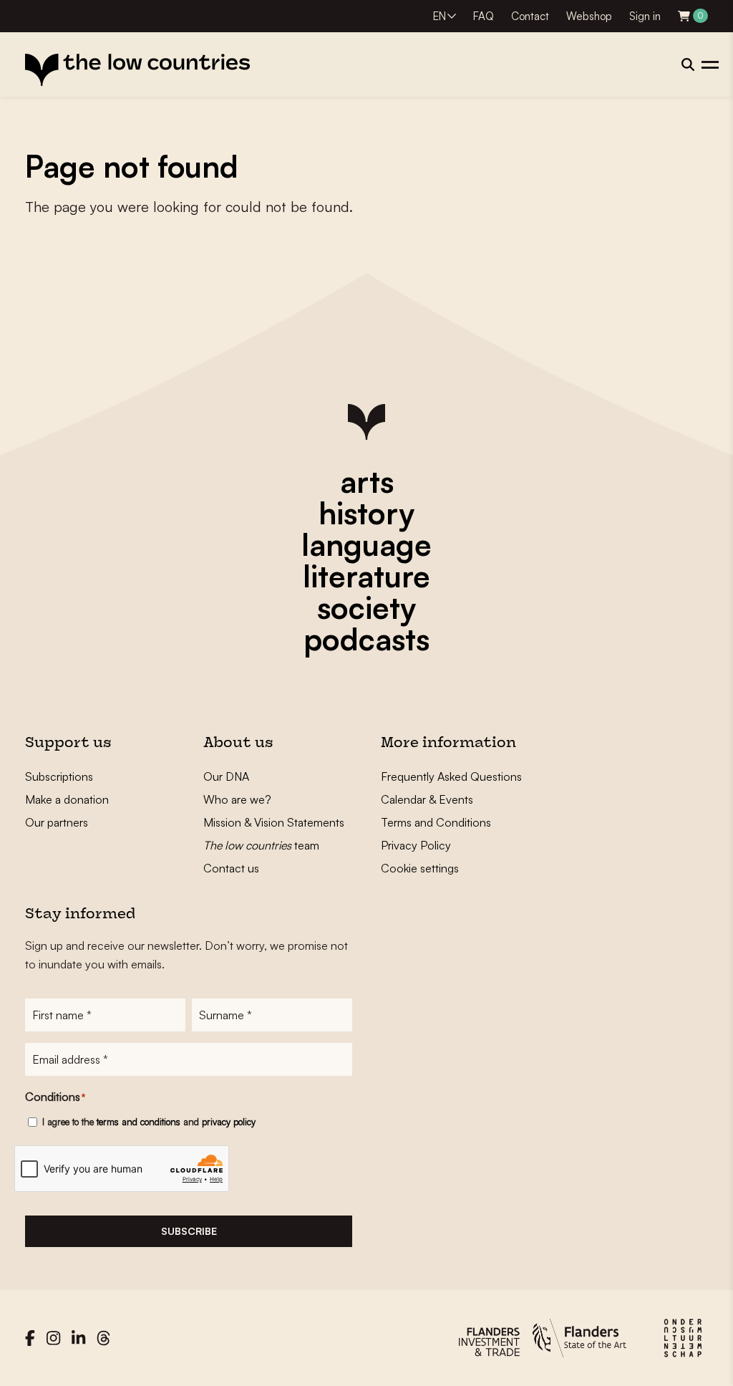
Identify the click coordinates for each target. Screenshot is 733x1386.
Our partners (56, 822)
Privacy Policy (416, 845)
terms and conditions (138, 1121)
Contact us (231, 868)
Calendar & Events (427, 799)
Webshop (589, 16)
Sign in (645, 16)
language (366, 544)
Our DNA (226, 776)
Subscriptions (59, 776)
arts (367, 481)
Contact (530, 16)
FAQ (483, 16)
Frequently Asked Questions (451, 776)
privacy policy (229, 1121)
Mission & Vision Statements (273, 822)
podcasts (366, 639)
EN (439, 16)
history (366, 512)
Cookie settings (420, 868)
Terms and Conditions (436, 822)
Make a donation (67, 799)
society (366, 607)
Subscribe (189, 1231)
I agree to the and (149, 1121)
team (261, 845)
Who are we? (237, 799)
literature (366, 576)
